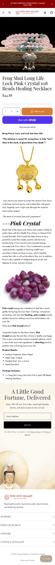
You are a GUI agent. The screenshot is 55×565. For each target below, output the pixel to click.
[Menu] (3, 12)
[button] (27, 325)
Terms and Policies (28, 560)
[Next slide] (52, 4)
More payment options (27, 127)
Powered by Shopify (37, 554)
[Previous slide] (3, 4)
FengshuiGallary (23, 554)
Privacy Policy (35, 432)
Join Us (27, 424)
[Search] (9, 12)
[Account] (45, 12)
